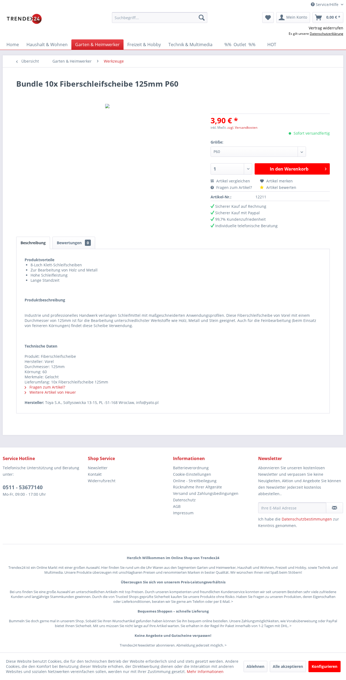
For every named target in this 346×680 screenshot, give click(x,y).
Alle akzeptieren (288, 666)
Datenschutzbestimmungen (307, 519)
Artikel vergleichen (234, 180)
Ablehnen (255, 666)
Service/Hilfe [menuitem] (327, 4)
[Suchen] (201, 17)
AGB (177, 506)
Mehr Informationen (205, 671)
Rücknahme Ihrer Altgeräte (197, 486)
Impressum (183, 512)
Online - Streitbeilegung (195, 480)
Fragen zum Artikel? (234, 187)
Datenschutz (184, 499)
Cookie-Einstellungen (192, 474)
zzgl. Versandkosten (242, 127)
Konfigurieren (324, 666)
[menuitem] (159, 17)
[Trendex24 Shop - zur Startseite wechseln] (24, 19)
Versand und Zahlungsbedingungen (205, 493)
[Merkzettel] (268, 17)
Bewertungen (73, 242)
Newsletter (98, 467)
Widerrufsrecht (101, 480)
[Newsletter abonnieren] (334, 507)
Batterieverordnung (191, 467)
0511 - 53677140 (23, 487)
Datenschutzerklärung (326, 33)
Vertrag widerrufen (326, 27)
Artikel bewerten (280, 187)
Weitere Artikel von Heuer (52, 392)
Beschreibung (33, 242)
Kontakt (95, 474)
